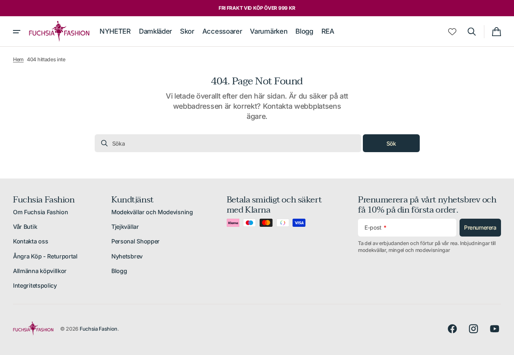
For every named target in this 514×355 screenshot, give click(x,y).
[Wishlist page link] (452, 32)
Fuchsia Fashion (98, 329)
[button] (472, 32)
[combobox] (228, 143)
